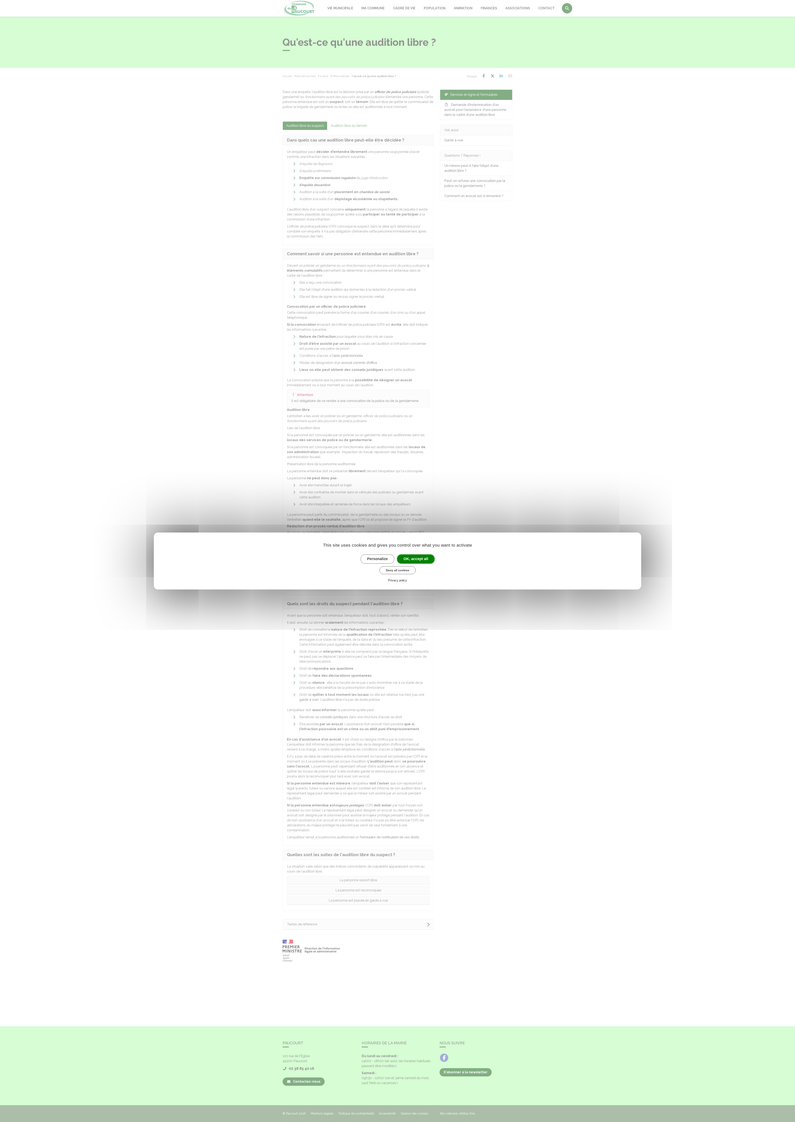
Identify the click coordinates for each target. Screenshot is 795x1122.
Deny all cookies (397, 570)
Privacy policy (397, 580)
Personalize (377, 559)
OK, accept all (416, 559)
